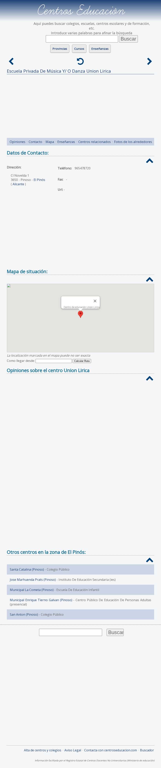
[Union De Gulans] (11, 61)
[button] (80, 314)
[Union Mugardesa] (149, 61)
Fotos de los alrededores (133, 141)
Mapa (50, 141)
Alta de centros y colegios (42, 750)
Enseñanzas (100, 49)
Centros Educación (80, 10)
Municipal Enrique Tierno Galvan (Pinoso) (41, 600)
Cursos (79, 49)
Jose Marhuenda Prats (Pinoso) (33, 579)
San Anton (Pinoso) (24, 614)
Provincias (59, 49)
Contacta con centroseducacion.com (110, 750)
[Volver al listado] (80, 61)
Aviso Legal (72, 750)
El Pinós (39, 180)
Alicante (18, 184)
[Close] (95, 301)
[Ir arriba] (149, 160)
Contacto (35, 141)
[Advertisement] (80, 104)
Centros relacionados (94, 141)
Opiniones (17, 141)
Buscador (147, 750)
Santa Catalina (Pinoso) (27, 569)
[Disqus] (80, 436)
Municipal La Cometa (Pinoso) (32, 590)
